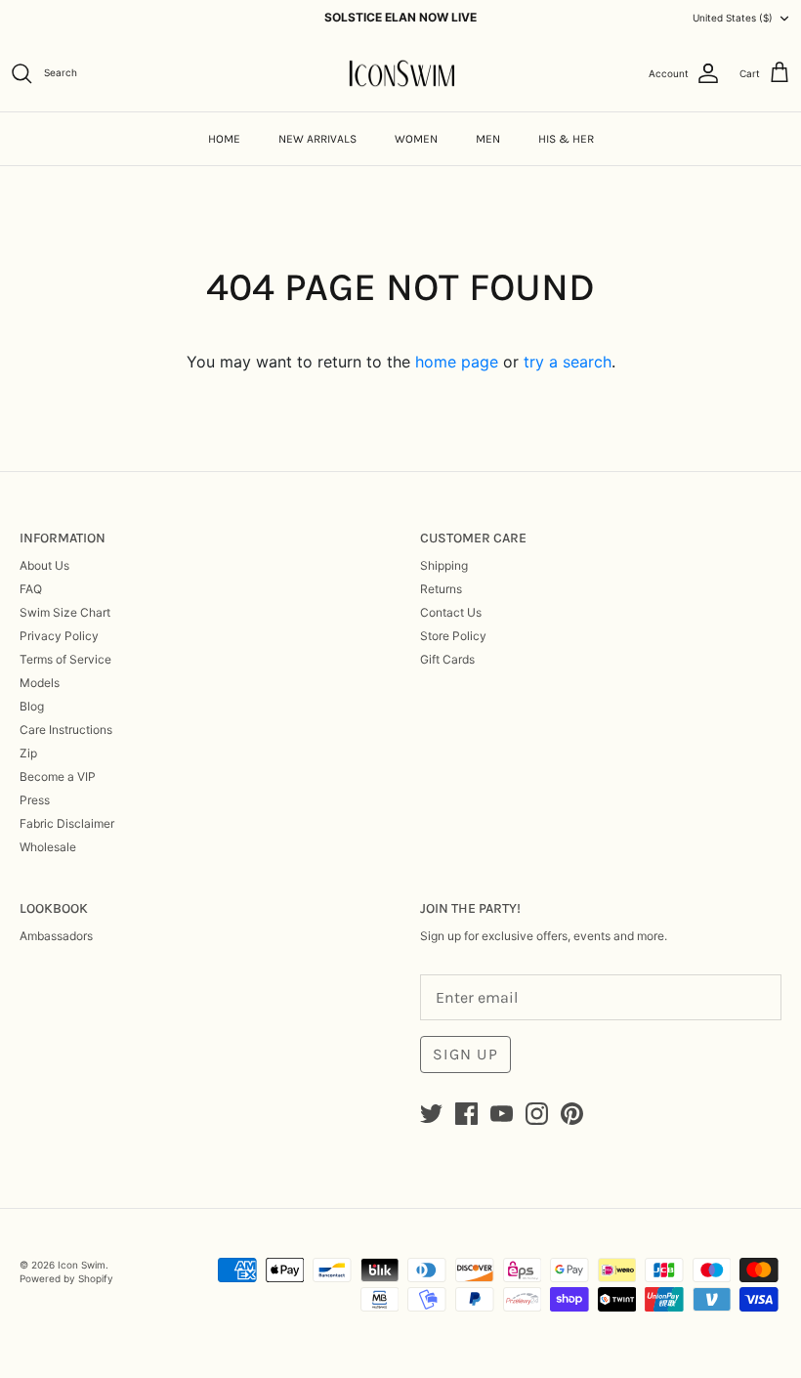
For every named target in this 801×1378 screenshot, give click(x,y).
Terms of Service (65, 659)
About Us (44, 565)
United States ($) (733, 17)
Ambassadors (56, 935)
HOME (224, 139)
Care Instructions (66, 729)
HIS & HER (566, 139)
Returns (441, 588)
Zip (28, 753)
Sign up (465, 1054)
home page (456, 361)
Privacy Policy (59, 635)
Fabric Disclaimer (67, 823)
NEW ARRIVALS (317, 139)
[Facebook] (466, 1113)
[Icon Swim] (401, 74)
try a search (567, 361)
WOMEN (416, 139)
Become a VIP (58, 776)
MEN (488, 139)
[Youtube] (501, 1113)
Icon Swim (81, 1264)
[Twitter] (431, 1113)
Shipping (444, 565)
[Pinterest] (572, 1113)
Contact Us (451, 612)
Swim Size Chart (65, 612)
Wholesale (48, 847)
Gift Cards (447, 659)
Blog (32, 706)
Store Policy (453, 635)
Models (40, 682)
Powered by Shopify (66, 1278)
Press (35, 800)
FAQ (31, 588)
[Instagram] (537, 1113)
